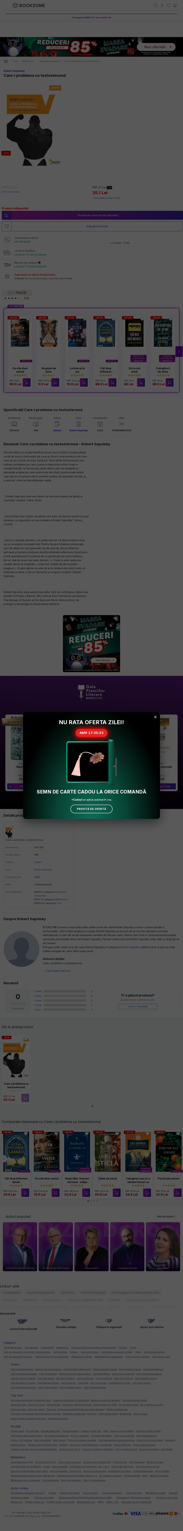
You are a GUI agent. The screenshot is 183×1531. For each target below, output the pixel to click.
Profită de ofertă (91, 808)
